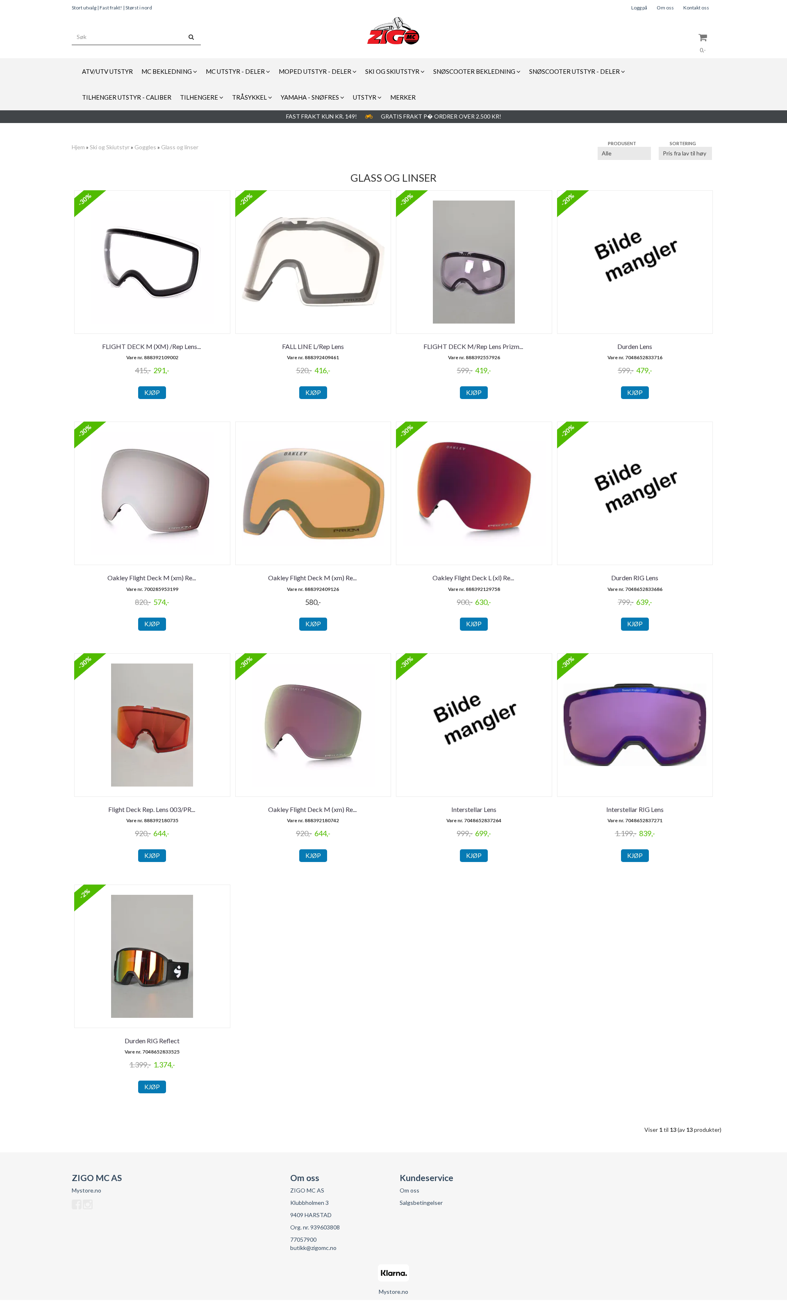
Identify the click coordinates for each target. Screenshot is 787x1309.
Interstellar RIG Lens (635, 809)
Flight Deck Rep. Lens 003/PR (152, 809)
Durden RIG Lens (634, 578)
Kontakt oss (696, 8)
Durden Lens (634, 346)
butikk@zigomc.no (313, 1247)
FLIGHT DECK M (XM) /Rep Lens (152, 346)
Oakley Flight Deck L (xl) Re (473, 578)
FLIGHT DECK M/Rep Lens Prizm (473, 346)
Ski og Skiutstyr (110, 147)
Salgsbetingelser (421, 1202)
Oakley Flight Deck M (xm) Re (152, 578)
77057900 (303, 1239)
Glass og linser (179, 147)
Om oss (665, 8)
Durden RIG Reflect (152, 1040)
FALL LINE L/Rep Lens (313, 346)
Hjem (78, 147)
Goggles (145, 147)
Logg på (639, 8)
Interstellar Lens (473, 809)
